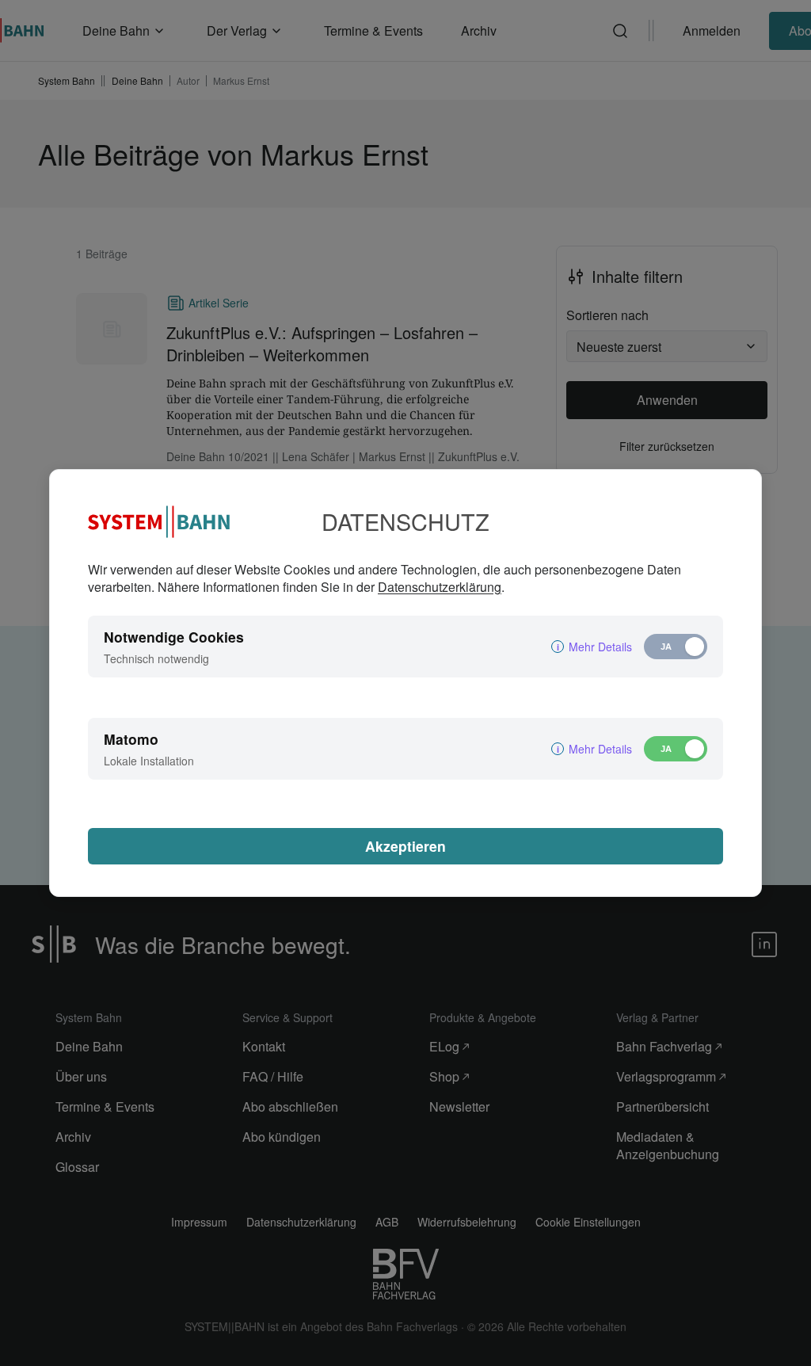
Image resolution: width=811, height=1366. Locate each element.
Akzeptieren (405, 846)
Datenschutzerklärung (439, 587)
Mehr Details (600, 646)
